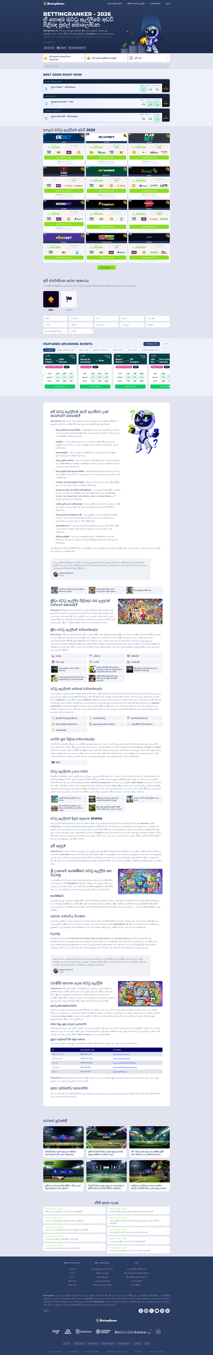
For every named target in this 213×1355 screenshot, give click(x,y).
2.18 (92, 377)
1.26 (128, 377)
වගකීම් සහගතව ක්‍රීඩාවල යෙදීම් (117, 1352)
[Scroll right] (169, 372)
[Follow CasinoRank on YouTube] (157, 1311)
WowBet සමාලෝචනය (64, 228)
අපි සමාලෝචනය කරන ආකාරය (136, 1273)
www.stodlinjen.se (120, 1071)
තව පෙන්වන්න (105, 267)
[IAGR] (56, 1331)
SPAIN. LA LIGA (84, 350)
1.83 (71, 377)
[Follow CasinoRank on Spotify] (162, 1311)
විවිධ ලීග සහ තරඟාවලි (144, 641)
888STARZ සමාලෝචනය (63, 194)
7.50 (134, 377)
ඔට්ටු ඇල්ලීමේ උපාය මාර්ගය (102, 1269)
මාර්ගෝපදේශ (155, 3)
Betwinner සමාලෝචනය (106, 194)
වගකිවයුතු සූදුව (102, 1277)
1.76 (71, 374)
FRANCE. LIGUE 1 (118, 350)
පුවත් (168, 3)
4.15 (64, 377)
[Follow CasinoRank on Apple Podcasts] (167, 1311)
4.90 (163, 374)
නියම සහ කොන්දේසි (156, 1352)
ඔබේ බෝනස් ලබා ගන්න (63, 157)
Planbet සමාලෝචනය (149, 161)
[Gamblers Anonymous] (68, 1331)
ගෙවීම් (72, 1273)
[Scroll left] (43, 372)
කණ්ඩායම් (72, 1285)
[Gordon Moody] (103, 1331)
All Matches (49, 350)
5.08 (163, 377)
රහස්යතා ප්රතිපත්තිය (92, 1352)
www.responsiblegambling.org (124, 1063)
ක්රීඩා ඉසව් (72, 1281)
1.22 (128, 374)
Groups (165, 344)
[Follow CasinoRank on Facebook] (141, 1311)
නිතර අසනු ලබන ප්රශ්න (102, 1285)
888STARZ (49, 377)
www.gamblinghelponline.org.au (125, 1067)
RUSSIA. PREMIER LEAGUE (66, 350)
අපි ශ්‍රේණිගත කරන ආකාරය (136, 1277)
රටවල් (72, 1277)
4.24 (57, 374)
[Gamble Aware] (133, 1331)
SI (45, 1311)
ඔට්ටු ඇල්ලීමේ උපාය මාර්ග (89, 776)
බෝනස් (72, 1269)
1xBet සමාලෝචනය (64, 161)
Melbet (49, 381)
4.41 (57, 377)
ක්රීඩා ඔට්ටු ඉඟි (102, 1273)
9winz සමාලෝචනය (149, 194)
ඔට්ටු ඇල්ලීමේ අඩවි (114, 3)
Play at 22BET (60, 386)
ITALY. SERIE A (132, 350)
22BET (49, 373)
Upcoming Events (151, 344)
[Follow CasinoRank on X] (151, 1311)
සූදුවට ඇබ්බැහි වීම (55, 1352)
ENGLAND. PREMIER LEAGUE (150, 350)
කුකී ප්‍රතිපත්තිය (73, 1352)
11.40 (141, 377)
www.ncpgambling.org (121, 1058)
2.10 (92, 374)
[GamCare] (83, 1331)
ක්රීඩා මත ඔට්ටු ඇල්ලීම (135, 3)
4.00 (64, 374)
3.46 (99, 374)
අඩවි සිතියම (136, 1285)
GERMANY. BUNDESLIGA (100, 350)
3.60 (99, 377)
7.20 (134, 374)
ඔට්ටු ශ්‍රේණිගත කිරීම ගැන (136, 1269)
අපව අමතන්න (136, 1281)
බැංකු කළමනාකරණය (102, 1281)
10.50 (141, 374)
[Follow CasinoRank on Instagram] (146, 1311)
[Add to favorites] (46, 86)
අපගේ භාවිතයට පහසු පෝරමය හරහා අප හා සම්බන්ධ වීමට (105, 1093)
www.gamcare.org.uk (121, 1054)
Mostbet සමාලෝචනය (106, 161)
